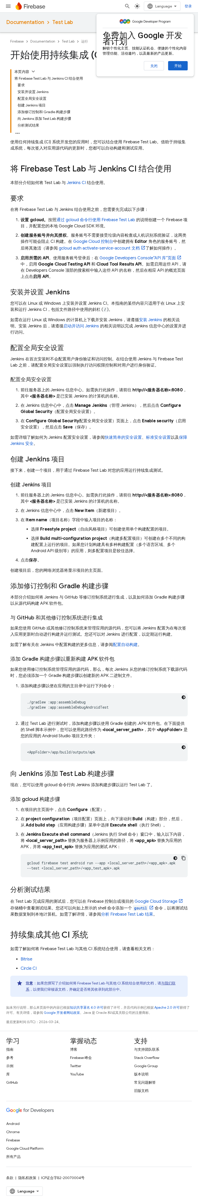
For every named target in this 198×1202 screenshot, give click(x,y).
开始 (178, 65)
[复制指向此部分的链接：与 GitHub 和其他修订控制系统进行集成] (108, 618)
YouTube (77, 1074)
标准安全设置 (158, 437)
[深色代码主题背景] (183, 697)
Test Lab (62, 22)
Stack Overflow (146, 1057)
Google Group (146, 1066)
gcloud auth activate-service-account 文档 (99, 248)
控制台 (93, 241)
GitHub (12, 1082)
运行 (84, 41)
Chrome (13, 1132)
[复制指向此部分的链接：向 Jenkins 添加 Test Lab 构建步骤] (119, 774)
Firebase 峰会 (81, 1057)
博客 (73, 1049)
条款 (9, 1178)
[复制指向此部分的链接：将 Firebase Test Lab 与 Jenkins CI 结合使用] (176, 169)
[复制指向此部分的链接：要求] (29, 199)
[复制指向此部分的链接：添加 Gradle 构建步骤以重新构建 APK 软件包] (119, 659)
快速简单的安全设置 (123, 437)
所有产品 (13, 1156)
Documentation (25, 22)
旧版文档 (141, 1090)
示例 (9, 1066)
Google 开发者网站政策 (62, 1012)
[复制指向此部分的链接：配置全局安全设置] (69, 348)
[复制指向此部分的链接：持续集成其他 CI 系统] (93, 935)
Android (13, 1123)
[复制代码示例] (183, 858)
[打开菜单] (8, 6)
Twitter (75, 1066)
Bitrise (26, 959)
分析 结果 (127, 914)
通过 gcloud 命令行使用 (95, 219)
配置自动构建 (125, 644)
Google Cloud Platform (25, 1148)
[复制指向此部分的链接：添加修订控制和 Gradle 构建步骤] (114, 586)
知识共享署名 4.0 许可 (86, 1007)
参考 (9, 1057)
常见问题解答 (145, 1082)
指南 (9, 1049)
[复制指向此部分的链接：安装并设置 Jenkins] (75, 292)
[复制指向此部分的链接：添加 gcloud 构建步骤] (65, 799)
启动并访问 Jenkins (81, 326)
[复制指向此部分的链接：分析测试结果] (56, 890)
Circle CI (29, 968)
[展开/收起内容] (33, 71)
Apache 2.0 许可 (167, 1007)
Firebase (17, 41)
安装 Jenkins (150, 319)
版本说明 (141, 1074)
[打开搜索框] (127, 6)
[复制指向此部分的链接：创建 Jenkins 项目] (70, 460)
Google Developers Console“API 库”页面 (138, 258)
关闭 (154, 66)
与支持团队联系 (146, 1049)
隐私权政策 (27, 1178)
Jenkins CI (76, 182)
